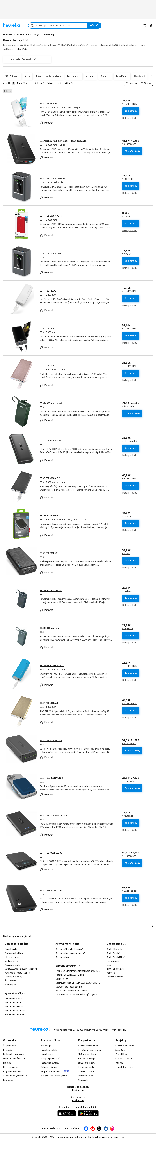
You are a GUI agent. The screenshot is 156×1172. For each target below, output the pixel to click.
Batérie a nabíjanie (33, 34)
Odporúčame (114, 944)
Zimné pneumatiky (115, 968)
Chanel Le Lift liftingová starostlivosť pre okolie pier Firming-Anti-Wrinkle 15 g (78, 971)
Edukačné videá (85, 1075)
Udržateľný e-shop (124, 1067)
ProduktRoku (121, 1054)
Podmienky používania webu (110, 1137)
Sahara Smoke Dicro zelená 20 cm (71, 990)
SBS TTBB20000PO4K (50, 440)
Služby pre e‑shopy (87, 1054)
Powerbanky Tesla (13, 998)
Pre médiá (7, 1062)
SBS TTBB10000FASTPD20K (53, 815)
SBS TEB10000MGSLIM (51, 890)
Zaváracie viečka (12, 965)
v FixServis (127, 516)
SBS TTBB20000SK (49, 553)
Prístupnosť (8, 1080)
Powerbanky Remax (14, 1002)
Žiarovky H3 (10, 980)
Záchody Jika (11, 984)
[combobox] (57, 25)
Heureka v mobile (49, 1050)
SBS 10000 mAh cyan (50, 628)
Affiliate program (86, 1071)
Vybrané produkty (66, 966)
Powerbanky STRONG (15, 1010)
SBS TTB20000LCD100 (51, 853)
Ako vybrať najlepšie (67, 944)
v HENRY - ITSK (129, 104)
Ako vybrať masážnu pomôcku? (70, 953)
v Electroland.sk (129, 441)
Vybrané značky (14, 993)
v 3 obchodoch (129, 144)
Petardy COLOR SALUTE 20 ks (70, 975)
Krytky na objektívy (14, 953)
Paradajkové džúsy (13, 976)
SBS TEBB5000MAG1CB (51, 778)
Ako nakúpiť (46, 1045)
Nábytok (111, 972)
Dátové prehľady (86, 1067)
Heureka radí (47, 1054)
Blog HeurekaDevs (12, 1071)
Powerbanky (49, 34)
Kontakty (7, 1050)
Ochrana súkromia (49, 1067)
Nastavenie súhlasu (50, 1062)
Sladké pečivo (11, 961)
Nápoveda (83, 1080)
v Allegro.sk (127, 179)
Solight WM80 (62, 979)
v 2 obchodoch (129, 406)
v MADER (126, 253)
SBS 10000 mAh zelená (51, 403)
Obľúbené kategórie (16, 944)
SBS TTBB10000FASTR (51, 216)
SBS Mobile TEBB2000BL (52, 665)
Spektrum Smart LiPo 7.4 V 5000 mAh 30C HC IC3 (78, 982)
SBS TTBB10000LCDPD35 (52, 178)
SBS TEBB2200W (48, 290)
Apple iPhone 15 (114, 949)
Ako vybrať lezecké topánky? (69, 949)
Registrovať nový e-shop (89, 1050)
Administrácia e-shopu (88, 1045)
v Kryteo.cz (127, 591)
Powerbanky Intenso (15, 1014)
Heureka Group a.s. (64, 1137)
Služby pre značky (86, 1062)
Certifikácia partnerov (125, 1058)
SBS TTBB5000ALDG (50, 478)
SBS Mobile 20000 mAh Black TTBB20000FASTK (63, 141)
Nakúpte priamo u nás (51, 1058)
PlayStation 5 (113, 961)
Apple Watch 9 (113, 953)
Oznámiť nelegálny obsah (15, 1075)
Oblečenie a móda (115, 976)
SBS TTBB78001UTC (50, 328)
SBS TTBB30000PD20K (51, 740)
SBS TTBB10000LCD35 (51, 253)
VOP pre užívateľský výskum (54, 1075)
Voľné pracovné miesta (14, 1058)
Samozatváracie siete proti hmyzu (21, 968)
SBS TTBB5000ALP (49, 365)
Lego (109, 965)
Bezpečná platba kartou (52, 1071)
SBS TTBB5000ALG (49, 703)
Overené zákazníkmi (124, 1045)
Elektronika (19, 34)
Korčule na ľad (11, 949)
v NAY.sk (126, 216)
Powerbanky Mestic (14, 1006)
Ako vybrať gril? (63, 957)
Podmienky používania (13, 1054)
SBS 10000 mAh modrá (51, 590)
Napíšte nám (78, 1090)
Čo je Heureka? (10, 1045)
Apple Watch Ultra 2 (116, 957)
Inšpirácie (120, 1062)
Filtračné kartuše (13, 957)
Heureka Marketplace (88, 1058)
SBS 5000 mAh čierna (50, 515)
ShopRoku (120, 1050)
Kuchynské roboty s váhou (17, 972)
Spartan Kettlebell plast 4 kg (69, 986)
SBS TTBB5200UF (48, 103)
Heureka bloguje (11, 1067)
